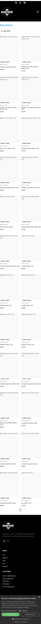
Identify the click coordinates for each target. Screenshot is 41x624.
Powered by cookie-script (20, 622)
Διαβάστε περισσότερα (23, 607)
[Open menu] (38, 12)
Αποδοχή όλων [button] (10, 614)
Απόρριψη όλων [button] (30, 614)
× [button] (39, 597)
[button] (20, 619)
